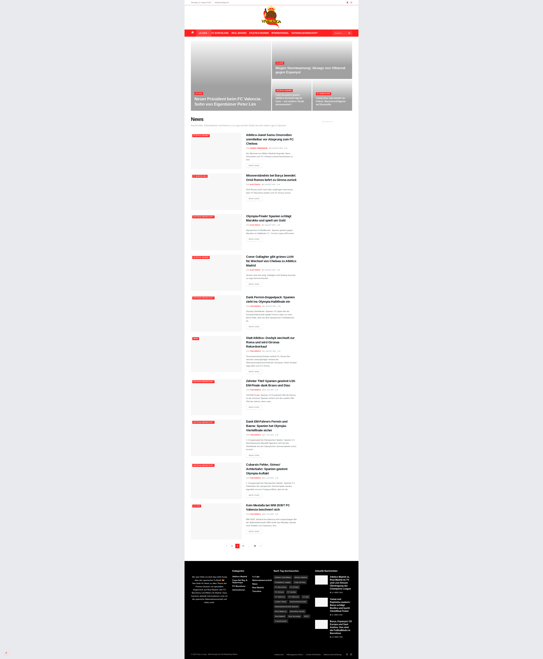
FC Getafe (294, 587)
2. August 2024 (270, 306)
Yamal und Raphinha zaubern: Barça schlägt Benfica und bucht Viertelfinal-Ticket (340, 605)
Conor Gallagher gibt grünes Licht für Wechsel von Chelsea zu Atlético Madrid (271, 261)
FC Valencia (280, 597)
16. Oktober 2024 (284, 110)
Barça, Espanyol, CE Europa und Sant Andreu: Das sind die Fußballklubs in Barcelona (341, 627)
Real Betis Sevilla (297, 611)
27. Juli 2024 (269, 435)
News (195, 338)
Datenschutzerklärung (332, 654)
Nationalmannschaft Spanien (286, 606)
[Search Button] (349, 33)
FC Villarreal (294, 597)
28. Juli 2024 (269, 390)
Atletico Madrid (259, 33)
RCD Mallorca (280, 611)
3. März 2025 (226, 110)
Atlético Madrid (284, 90)
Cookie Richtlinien (313, 654)
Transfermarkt (281, 621)
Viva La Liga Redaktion (208, 110)
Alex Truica (255, 184)
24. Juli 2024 (269, 478)
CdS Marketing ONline (229, 654)
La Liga (203, 33)
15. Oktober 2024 (324, 110)
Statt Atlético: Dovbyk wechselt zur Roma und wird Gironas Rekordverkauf (270, 342)
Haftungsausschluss (294, 654)
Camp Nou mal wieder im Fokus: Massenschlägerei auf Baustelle (331, 101)
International (280, 33)
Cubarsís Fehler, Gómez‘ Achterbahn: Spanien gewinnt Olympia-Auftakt (266, 469)
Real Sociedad (294, 616)
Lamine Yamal (280, 602)
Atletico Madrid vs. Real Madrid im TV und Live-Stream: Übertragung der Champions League (340, 583)
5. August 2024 (269, 225)
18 (255, 546)
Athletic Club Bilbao (283, 577)
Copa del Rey (299, 582)
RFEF (306, 616)
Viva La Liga (202, 654)
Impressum (279, 654)
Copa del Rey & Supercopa (239, 581)
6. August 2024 (276, 148)
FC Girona (279, 592)
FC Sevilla (291, 592)
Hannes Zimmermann (259, 148)
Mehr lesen (254, 165)
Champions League (283, 582)
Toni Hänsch (255, 306)
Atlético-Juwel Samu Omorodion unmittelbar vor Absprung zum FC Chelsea (270, 139)
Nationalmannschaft (305, 33)
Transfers (256, 591)
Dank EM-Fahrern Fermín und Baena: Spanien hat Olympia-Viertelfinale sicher (266, 426)
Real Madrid (238, 33)
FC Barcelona (220, 33)
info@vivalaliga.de (222, 3)
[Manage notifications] (6, 653)
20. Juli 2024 (269, 514)
